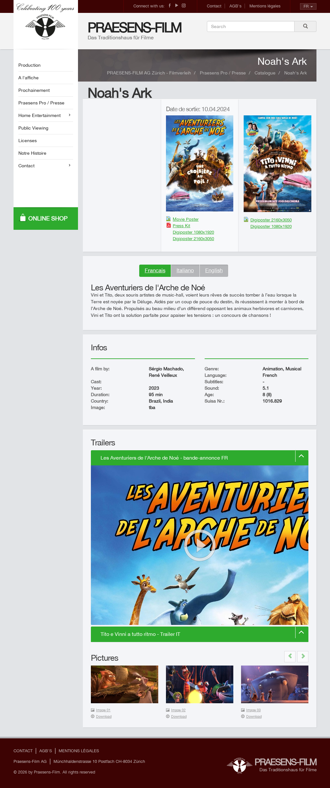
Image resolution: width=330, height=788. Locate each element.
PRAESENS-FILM (134, 27)
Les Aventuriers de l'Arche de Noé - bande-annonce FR (164, 458)
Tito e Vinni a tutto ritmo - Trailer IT (140, 634)
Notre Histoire (32, 153)
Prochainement (34, 90)
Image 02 (178, 710)
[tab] (199, 458)
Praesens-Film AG (30, 761)
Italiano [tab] (185, 270)
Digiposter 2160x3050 (193, 238)
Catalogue (265, 72)
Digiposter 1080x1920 (193, 232)
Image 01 (103, 710)
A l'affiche (28, 77)
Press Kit (181, 225)
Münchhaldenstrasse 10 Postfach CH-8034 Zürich (99, 761)
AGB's (235, 6)
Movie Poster (186, 219)
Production (29, 65)
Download (104, 716)
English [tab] (214, 270)
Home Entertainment (39, 115)
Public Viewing (33, 128)
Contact (214, 6)
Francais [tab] (155, 270)
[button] (290, 656)
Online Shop (48, 218)
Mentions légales (264, 6)
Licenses (27, 140)
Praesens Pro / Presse (41, 102)
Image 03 (253, 710)
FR (306, 6)
